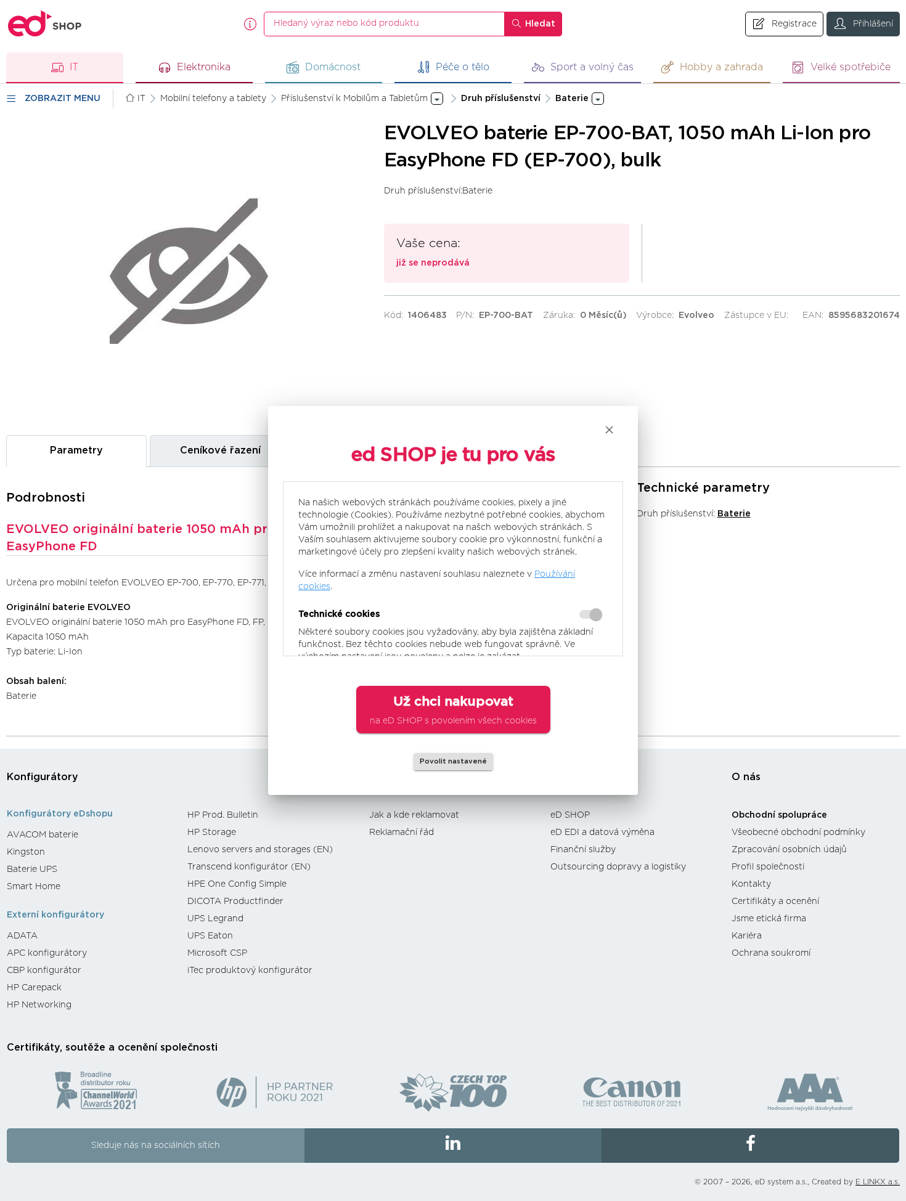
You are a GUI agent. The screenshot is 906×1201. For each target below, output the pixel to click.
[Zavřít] (609, 430)
